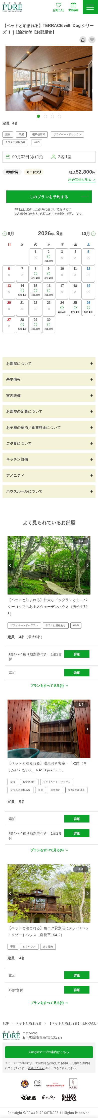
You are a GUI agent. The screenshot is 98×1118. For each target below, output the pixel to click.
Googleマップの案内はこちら (49, 1052)
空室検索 (73, 10)
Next (87, 565)
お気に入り (59, 10)
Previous (10, 565)
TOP (6, 1023)
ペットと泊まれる (29, 1023)
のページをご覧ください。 (53, 1068)
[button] (38, 116)
